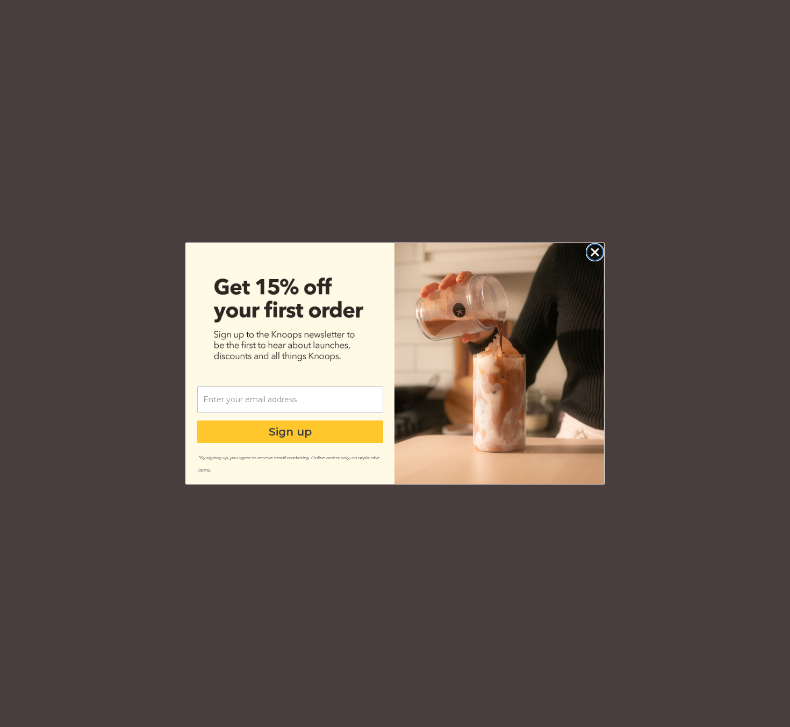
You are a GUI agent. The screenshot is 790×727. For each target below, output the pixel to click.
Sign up (290, 431)
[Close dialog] (595, 252)
